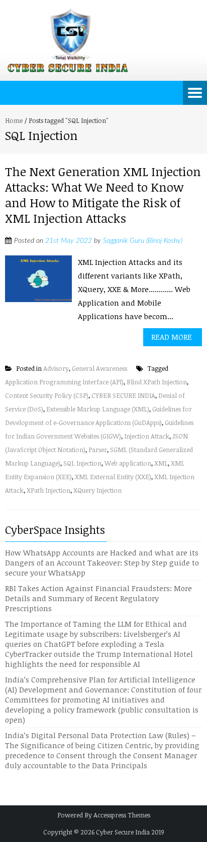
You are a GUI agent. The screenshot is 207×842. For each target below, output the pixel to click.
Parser (97, 449)
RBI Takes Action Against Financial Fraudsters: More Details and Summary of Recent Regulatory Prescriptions (98, 598)
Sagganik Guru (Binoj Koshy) (142, 240)
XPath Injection (48, 490)
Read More (171, 337)
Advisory (56, 368)
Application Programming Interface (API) (64, 381)
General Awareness (99, 368)
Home (14, 120)
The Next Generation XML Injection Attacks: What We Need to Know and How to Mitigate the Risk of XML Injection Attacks (103, 195)
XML (161, 463)
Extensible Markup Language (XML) (97, 408)
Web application (128, 463)
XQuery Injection (97, 490)
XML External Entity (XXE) (113, 476)
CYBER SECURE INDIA (123, 395)
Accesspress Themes (121, 814)
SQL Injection (82, 463)
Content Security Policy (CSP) (46, 395)
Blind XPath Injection (157, 381)
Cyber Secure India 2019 (130, 831)
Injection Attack (146, 436)
